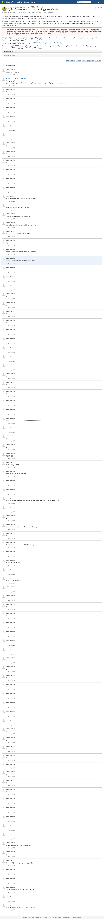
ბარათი (98, 60)
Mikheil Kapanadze (13, 12)
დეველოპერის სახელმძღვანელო (19, 7)
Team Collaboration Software (53, 917)
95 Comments (8, 66)
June (38, 7)
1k (83, 60)
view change (51, 12)
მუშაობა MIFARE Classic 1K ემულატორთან (33, 9)
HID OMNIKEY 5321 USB (41, 29)
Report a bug (66, 917)
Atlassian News (77, 917)
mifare (73, 60)
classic (78, 60)
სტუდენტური (90, 60)
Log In (100, 2)
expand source (9, 55)
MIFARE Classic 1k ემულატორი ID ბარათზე (47, 43)
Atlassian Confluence (35, 917)
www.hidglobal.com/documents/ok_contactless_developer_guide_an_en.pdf (67, 38)
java (67, 60)
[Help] (94, 2)
